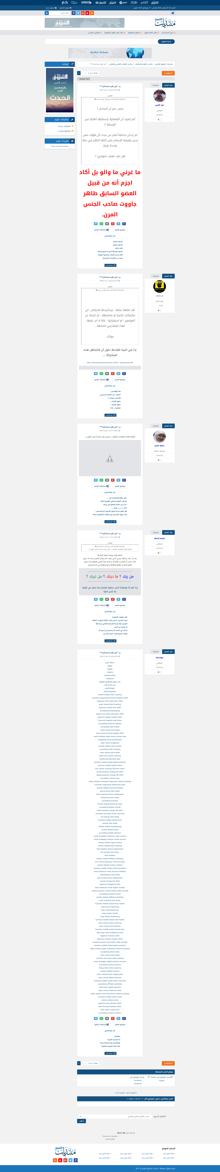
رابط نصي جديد (168, 1153)
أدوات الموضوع (84, 79)
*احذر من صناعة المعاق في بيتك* (115, 504)
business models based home (110, 820)
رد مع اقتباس (110, 265)
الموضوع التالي (120, 1093)
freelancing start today (110, 797)
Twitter (162, 1080)
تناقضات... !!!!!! (116, 408)
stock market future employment (110, 974)
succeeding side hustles (109, 726)
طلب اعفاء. (119, 248)
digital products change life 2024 (110, 775)
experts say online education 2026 (110, 714)
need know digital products (110, 987)
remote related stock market (110, 746)
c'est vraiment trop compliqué (110, 1042)
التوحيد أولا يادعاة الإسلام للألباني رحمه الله (111, 623)
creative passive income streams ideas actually (110, 890)
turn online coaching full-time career (109, 768)
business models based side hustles (110, 919)
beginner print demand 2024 (109, 1003)
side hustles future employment (110, 877)
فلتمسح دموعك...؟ (114, 398)
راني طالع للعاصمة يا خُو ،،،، (117, 497)
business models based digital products (110, 762)
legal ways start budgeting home (110, 932)
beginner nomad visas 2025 (110, 707)
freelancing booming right (109, 759)
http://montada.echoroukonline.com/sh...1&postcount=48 (110, 362)
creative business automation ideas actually (110, 942)
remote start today (109, 823)
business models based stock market (110, 903)
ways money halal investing (110, 704)
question (117, 1036)
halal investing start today (109, 900)
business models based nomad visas (109, 929)
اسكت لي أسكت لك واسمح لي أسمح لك (113, 630)
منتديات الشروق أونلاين (164, 64)
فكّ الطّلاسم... (116, 391)
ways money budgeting (110, 742)
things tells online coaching (110, 967)
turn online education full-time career (110, 861)
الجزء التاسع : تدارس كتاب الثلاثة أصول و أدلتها (109, 620)
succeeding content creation (110, 1012)
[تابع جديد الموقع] (92, 13)
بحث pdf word (109, 685)
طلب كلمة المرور (150, 32)
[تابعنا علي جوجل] (83, 13)
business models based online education (110, 868)
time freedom (109, 855)
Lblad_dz (159, 296)
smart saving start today (110, 730)
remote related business (110, 971)
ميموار (110, 665)
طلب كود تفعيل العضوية (113, 32)
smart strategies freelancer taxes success (110, 836)
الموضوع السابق (131, 1093)
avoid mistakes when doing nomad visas (110, 736)
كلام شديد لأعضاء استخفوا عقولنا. (110, 254)
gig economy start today (110, 791)
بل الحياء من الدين (120, 627)
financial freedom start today (110, 720)
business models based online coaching (110, 980)
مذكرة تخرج (110, 662)
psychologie (110, 688)
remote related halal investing (110, 694)
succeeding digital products (110, 832)
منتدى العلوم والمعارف (144, 64)
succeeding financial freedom (110, 723)
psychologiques (110, 691)
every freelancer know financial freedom (110, 871)
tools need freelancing (110, 910)
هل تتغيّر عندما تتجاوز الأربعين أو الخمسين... (111, 511)
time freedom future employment (110, 849)
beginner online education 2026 (110, 701)
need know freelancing (110, 906)
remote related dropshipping (110, 826)
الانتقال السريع (160, 1116)
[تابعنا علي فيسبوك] (74, 13)
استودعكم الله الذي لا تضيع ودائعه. (110, 251)
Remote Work (109, 675)
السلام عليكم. (118, 244)
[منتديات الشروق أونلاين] (172, 13)
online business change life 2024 (110, 771)
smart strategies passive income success (110, 839)
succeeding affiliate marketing (110, 984)
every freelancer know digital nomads (110, 887)
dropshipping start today (110, 874)
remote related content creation (110, 865)
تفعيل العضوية (133, 32)
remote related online (109, 1000)
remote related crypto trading (110, 842)
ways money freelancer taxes (110, 990)
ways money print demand (109, 926)
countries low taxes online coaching (110, 813)
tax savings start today (110, 816)
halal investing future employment (110, 794)
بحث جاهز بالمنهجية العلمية (109, 681)
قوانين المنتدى (93, 32)
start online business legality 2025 (110, 733)
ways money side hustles (110, 752)
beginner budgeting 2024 (110, 884)
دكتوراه (110, 669)
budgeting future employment (110, 739)
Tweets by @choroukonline (60, 146)
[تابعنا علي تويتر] (78, 13)
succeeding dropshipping (110, 710)
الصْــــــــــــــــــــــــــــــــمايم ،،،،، (119, 507)
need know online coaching (110, 755)
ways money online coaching (109, 922)
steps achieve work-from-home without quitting (110, 993)
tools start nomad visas (110, 1009)
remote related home (110, 829)
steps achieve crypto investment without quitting (110, 948)
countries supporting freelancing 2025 (110, 784)
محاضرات (110, 672)
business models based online (110, 765)
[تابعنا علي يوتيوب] (87, 13)
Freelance (110, 678)
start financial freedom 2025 (109, 1006)
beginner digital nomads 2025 (110, 717)
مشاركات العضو (100, 229)
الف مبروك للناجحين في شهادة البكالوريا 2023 (110, 514)
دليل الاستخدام (167, 32)
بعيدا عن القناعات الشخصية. (113, 258)
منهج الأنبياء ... (115, 401)
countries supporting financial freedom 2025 (110, 697)
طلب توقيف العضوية (119, 617)
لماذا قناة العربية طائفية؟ (110, 1046)
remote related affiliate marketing (109, 858)
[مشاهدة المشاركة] (95, 99)
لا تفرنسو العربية (114, 1039)
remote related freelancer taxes (110, 804)
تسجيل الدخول (65, 7)
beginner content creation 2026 (110, 939)
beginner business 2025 (110, 935)
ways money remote (110, 913)
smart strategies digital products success (110, 961)
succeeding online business (110, 964)
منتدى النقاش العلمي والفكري (120, 64)
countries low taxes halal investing (110, 958)
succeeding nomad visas (110, 778)
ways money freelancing (110, 916)
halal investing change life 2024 (110, 810)
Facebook (138, 1083)
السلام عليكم (118, 241)
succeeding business (110, 800)
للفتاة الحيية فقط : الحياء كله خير (115, 633)
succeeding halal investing (109, 749)
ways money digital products (109, 977)
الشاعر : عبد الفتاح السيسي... (110, 394)
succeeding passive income (110, 807)
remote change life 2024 (110, 881)
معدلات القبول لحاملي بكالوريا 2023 (114, 501)
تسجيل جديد (50, 7)
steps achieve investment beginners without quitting (110, 781)
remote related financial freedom (110, 787)
